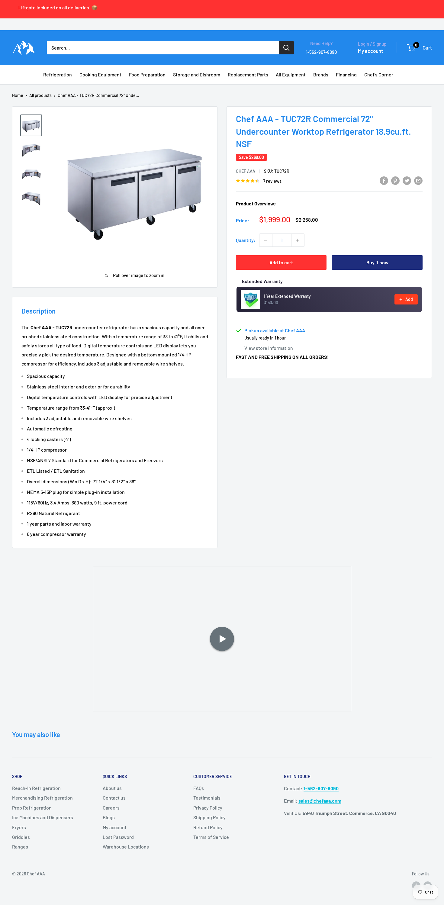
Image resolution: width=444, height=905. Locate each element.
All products (40, 95)
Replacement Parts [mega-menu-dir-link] (248, 74)
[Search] (286, 47)
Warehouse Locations (126, 846)
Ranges (20, 846)
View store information (268, 348)
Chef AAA (245, 171)
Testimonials (206, 797)
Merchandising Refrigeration (42, 797)
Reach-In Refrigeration (36, 788)
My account (370, 51)
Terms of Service (211, 837)
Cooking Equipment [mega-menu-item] (100, 74)
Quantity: (246, 240)
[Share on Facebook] (384, 180)
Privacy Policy (207, 807)
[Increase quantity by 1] (297, 240)
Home (17, 95)
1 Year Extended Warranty (287, 296)
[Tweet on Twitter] (407, 180)
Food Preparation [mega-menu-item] (147, 74)
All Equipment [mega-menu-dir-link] (291, 74)
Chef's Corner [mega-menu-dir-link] (378, 74)
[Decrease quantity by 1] (265, 240)
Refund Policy (208, 827)
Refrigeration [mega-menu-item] (57, 74)
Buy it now (377, 262)
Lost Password (118, 837)
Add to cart (281, 262)
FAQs (198, 788)
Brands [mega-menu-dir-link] (320, 74)
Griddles (21, 837)
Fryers (19, 827)
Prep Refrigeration (32, 807)
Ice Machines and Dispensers (42, 817)
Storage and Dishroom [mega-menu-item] (196, 74)
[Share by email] (418, 180)
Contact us (114, 797)
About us (112, 788)
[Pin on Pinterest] (395, 180)
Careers (111, 807)
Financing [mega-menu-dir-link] (346, 74)
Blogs (109, 817)
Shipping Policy (209, 817)
